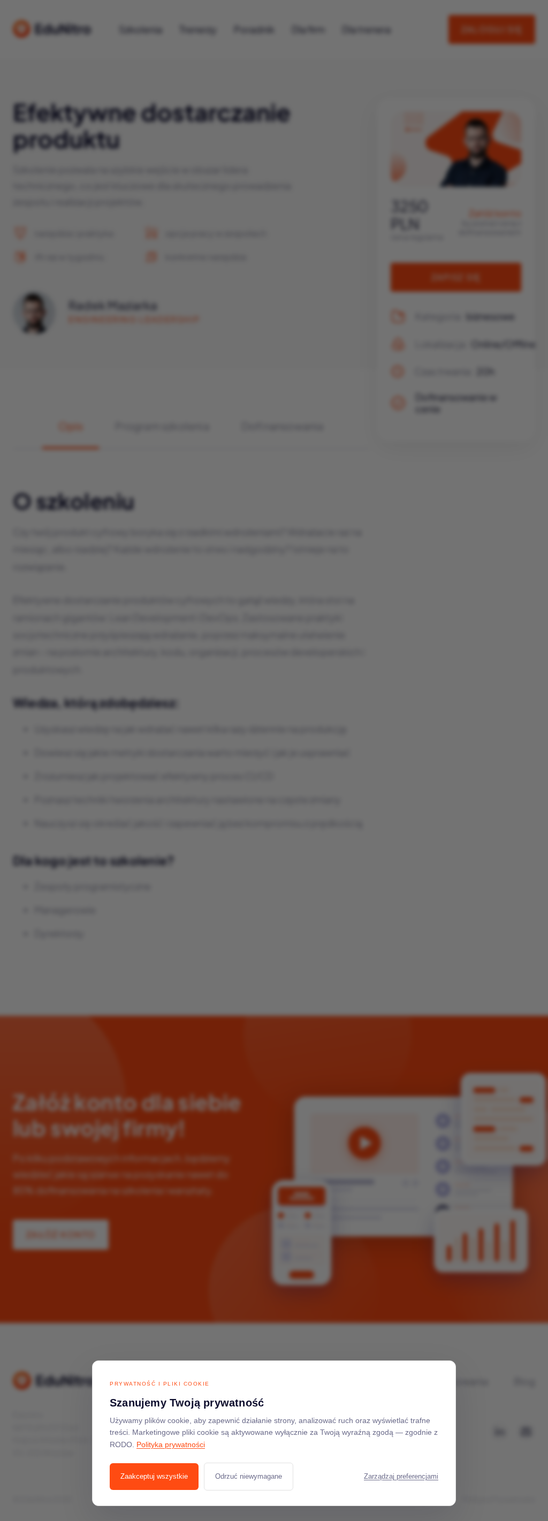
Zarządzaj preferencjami (401, 1476)
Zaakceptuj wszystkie (154, 1476)
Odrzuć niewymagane (248, 1476)
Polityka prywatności (170, 1445)
